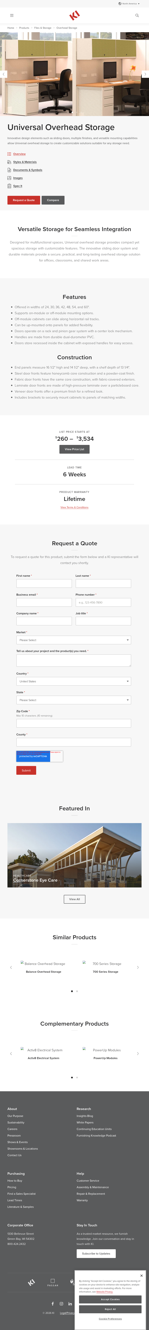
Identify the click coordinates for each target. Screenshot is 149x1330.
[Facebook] (52, 1303)
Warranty (82, 1200)
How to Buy (14, 1181)
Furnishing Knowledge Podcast (96, 1135)
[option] (74, 74)
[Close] (142, 1276)
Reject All (110, 1309)
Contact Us (14, 1155)
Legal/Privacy (67, 1313)
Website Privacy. (104, 1291)
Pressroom (14, 1135)
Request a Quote (24, 200)
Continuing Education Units (94, 1129)
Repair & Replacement (91, 1194)
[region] (110, 1300)
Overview (19, 154)
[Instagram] (61, 1303)
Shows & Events (17, 1142)
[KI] (31, 1282)
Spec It (17, 186)
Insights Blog (85, 1116)
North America (129, 3)
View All (74, 899)
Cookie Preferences (110, 1319)
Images (18, 178)
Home (10, 28)
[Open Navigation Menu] (11, 15)
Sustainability (15, 1122)
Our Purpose (15, 1116)
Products (24, 28)
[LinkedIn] (70, 1303)
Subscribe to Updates (96, 1253)
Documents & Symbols (27, 170)
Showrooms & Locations (22, 1149)
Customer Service (88, 1181)
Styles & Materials (25, 162)
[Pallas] (52, 1282)
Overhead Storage (67, 28)
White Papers (85, 1122)
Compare (53, 200)
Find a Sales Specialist (21, 1194)
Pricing (11, 1187)
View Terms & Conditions (74, 507)
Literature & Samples (20, 1207)
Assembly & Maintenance (93, 1187)
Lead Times (14, 1200)
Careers (12, 1129)
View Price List (74, 449)
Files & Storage (42, 28)
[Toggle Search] (137, 15)
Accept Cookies (110, 1299)
